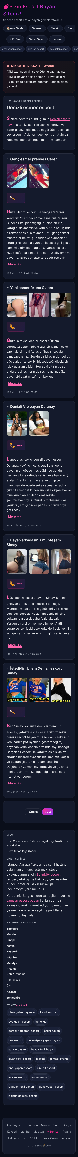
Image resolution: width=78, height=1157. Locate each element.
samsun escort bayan (23, 900)
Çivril (10, 985)
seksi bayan (52, 1030)
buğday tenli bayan (21, 1086)
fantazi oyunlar (59, 1058)
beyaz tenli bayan (42, 1049)
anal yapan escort (12, 48)
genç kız (40, 1021)
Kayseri (12, 951)
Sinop (10, 940)
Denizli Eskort (31, 100)
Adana (11, 991)
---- (19, 198)
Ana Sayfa (13, 100)
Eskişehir (13, 997)
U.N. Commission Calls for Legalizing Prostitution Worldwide (38, 843)
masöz (40, 1058)
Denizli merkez (16, 973)
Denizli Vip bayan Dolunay (32, 406)
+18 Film (15, 39)
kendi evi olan (49, 1012)
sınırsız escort (17, 1077)
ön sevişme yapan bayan (44, 1040)
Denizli (11, 968)
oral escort (15, 1040)
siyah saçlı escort (20, 1058)
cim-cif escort (36, 48)
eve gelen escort (59, 48)
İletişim (57, 39)
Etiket (17, 1005)
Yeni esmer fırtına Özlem (31, 288)
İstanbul (12, 957)
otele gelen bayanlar (22, 1012)
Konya (11, 945)
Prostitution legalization (22, 851)
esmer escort (40, 1077)
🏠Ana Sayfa (15, 28)
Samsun (37, 28)
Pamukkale (14, 979)
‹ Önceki (33, 811)
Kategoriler (21, 922)
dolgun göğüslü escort (23, 1095)
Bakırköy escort (49, 874)
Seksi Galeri (36, 39)
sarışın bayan (17, 1049)
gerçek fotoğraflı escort (24, 1030)
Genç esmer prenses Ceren (34, 159)
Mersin (55, 28)
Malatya (12, 963)
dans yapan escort (51, 1086)
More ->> (15, 264)
